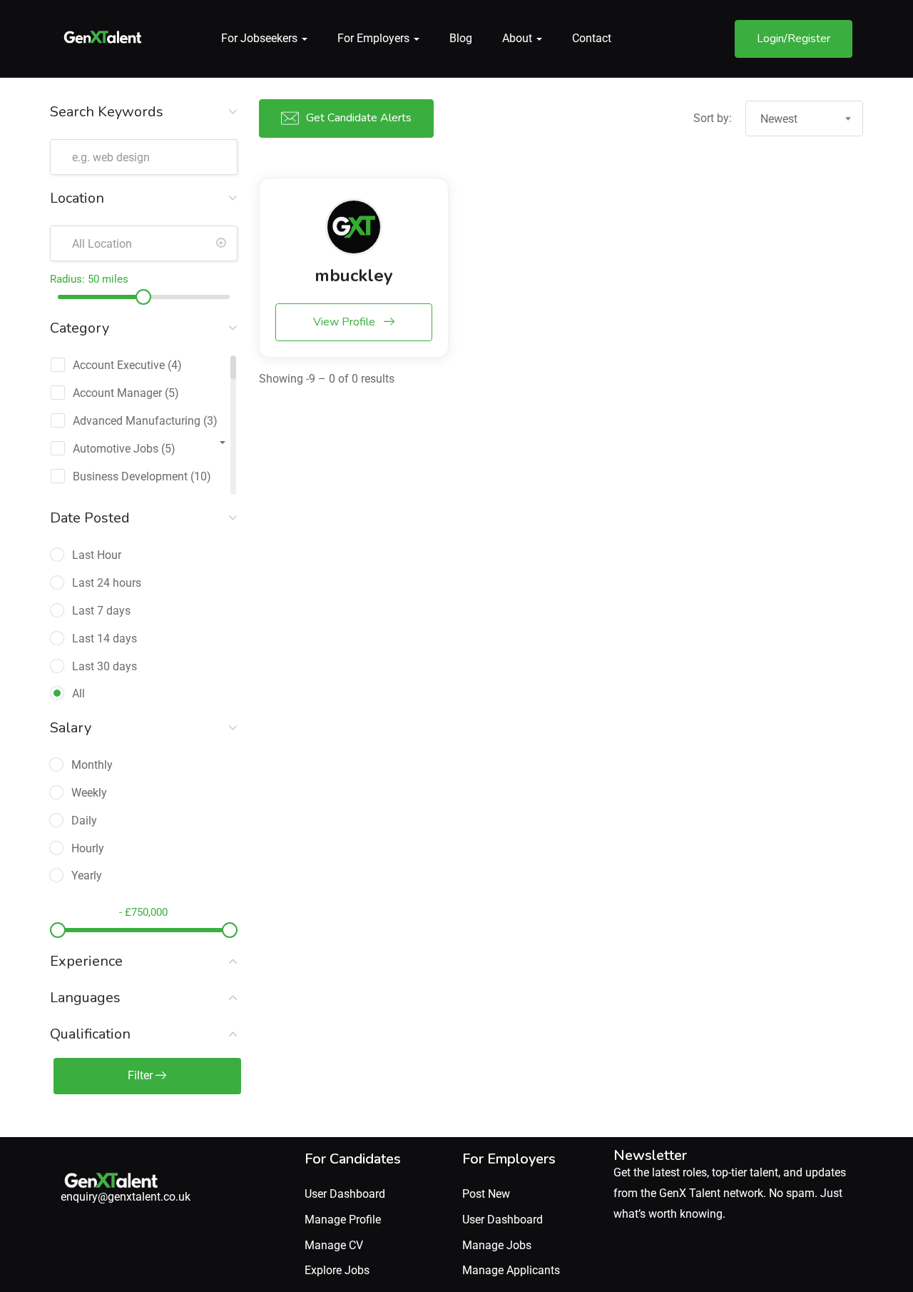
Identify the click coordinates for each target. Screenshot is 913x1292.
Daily (84, 820)
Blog (460, 38)
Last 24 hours (106, 583)
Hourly (87, 848)
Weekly (89, 792)
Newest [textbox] (778, 119)
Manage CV (334, 1245)
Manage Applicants (511, 1270)
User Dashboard (345, 1194)
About (518, 38)
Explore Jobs (337, 1270)
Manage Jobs (496, 1245)
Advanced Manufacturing (136, 421)
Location (77, 198)
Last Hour (96, 555)
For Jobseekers (260, 38)
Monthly (92, 765)
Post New (486, 1194)
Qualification (90, 1034)
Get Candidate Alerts (359, 118)
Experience (86, 961)
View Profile (345, 322)
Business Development (130, 476)
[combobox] (804, 118)
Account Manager (117, 393)
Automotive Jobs (115, 448)
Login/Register (793, 38)
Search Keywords (106, 111)
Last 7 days (101, 610)
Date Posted (90, 518)
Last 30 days (104, 666)
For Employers (374, 38)
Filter (141, 1075)
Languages (85, 997)
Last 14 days (104, 638)
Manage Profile (343, 1219)
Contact (591, 38)
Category (79, 328)
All (78, 693)
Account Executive (119, 365)
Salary (70, 727)
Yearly (86, 875)
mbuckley (354, 275)
